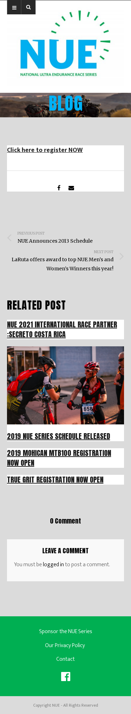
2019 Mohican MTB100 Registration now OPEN (59, 458)
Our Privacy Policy (65, 645)
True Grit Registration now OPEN (55, 479)
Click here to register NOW (45, 150)
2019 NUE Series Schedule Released (58, 436)
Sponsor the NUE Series (65, 631)
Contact (65, 659)
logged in (53, 564)
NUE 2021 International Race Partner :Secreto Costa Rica (62, 329)
